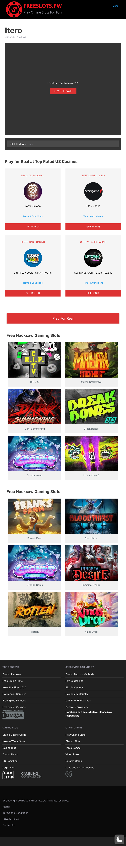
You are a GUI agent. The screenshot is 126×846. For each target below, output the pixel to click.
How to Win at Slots (13, 741)
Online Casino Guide (14, 734)
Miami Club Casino (32, 175)
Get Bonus (33, 226)
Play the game (63, 91)
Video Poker (72, 754)
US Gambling (10, 760)
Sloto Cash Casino (33, 242)
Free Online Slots (12, 680)
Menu (115, 5)
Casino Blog (9, 747)
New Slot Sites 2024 (14, 687)
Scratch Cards (73, 760)
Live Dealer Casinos (14, 707)
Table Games (73, 747)
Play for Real (63, 318)
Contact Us (9, 825)
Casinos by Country (76, 694)
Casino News (10, 754)
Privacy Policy (11, 819)
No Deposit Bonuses (14, 694)
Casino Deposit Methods (79, 674)
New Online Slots (75, 734)
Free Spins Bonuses (14, 700)
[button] (119, 839)
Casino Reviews (11, 674)
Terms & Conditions (33, 216)
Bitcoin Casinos (74, 687)
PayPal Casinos (74, 680)
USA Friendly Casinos (78, 700)
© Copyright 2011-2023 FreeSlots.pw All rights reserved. (36, 800)
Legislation (8, 767)
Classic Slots (72, 741)
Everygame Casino (93, 175)
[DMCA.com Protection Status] (13, 714)
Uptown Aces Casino (93, 242)
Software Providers (76, 707)
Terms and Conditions (15, 812)
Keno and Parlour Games (79, 767)
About (6, 806)
